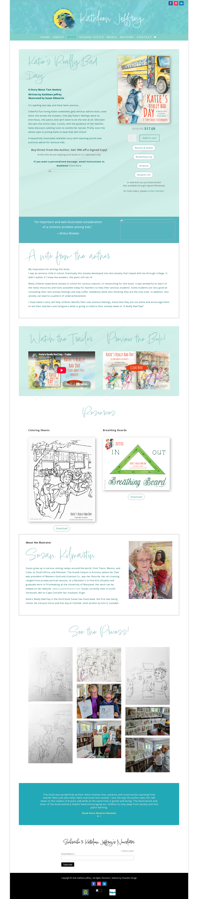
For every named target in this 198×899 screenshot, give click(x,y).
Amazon (143, 165)
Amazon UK (143, 174)
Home (45, 37)
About (58, 37)
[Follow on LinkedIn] (181, 3)
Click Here (75, 165)
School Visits (91, 37)
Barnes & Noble (144, 147)
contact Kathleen (155, 190)
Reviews (127, 37)
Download (61, 528)
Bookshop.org (144, 156)
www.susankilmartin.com (66, 588)
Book (71, 37)
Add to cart (150, 138)
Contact (144, 37)
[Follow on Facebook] (171, 3)
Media (112, 37)
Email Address (68, 854)
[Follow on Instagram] (176, 3)
